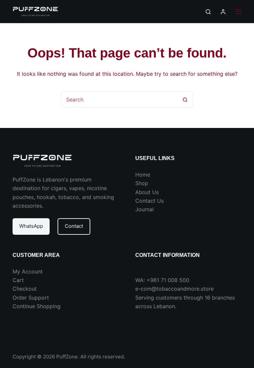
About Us (147, 192)
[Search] (208, 11)
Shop (141, 183)
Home (142, 174)
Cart (18, 280)
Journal (144, 209)
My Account (28, 271)
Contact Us (149, 200)
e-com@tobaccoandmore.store (174, 288)
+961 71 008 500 (168, 280)
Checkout (25, 288)
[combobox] (119, 99)
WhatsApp (31, 226)
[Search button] (185, 99)
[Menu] (238, 12)
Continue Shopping (37, 306)
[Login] (223, 11)
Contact (74, 226)
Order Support (31, 297)
